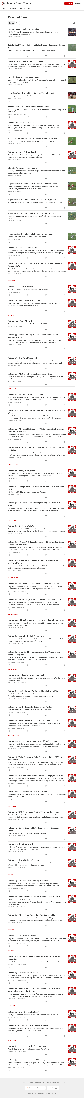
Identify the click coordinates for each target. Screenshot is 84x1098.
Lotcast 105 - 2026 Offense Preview (23, 152)
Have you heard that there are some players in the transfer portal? (33, 1014)
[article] (42, 34)
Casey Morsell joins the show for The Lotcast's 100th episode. (31, 324)
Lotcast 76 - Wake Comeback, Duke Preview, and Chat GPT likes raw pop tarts (35, 758)
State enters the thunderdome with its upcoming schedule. (30, 710)
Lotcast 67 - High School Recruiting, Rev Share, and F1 (31, 915)
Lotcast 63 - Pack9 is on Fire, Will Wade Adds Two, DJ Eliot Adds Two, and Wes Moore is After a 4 (35, 989)
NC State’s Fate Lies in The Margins (23, 29)
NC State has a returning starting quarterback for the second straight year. (35, 202)
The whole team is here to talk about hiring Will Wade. (28, 1049)
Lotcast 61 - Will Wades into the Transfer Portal (28, 1025)
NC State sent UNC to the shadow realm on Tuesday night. (29, 492)
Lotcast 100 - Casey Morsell (20, 321)
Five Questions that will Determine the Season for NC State (33, 138)
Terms (49, 1082)
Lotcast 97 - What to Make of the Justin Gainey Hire (30, 374)
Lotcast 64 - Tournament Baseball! (23, 972)
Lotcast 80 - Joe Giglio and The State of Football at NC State (33, 691)
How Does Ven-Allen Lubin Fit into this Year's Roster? (31, 93)
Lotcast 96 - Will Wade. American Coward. (26, 394)
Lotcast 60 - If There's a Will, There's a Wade (27, 1046)
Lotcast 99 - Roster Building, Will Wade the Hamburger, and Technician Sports (33, 335)
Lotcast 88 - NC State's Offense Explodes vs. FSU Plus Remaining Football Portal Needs (36, 543)
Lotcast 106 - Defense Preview (21, 122)
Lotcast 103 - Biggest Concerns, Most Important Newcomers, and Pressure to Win (36, 264)
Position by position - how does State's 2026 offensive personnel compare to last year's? (37, 110)
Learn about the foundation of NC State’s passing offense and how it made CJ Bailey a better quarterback (37, 81)
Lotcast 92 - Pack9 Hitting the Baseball (25, 470)
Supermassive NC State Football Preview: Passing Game (32, 199)
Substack (31, 1093)
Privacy (42, 1082)
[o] (72, 64)
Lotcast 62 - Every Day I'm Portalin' (23, 1012)
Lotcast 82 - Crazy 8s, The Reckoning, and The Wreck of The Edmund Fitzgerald (34, 653)
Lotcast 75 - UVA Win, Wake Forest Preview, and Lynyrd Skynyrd (35, 775)
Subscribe (68, 3)
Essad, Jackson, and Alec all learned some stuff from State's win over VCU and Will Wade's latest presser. (35, 624)
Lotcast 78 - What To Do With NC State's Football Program (33, 720)
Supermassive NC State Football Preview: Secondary (30, 234)
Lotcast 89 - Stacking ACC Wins (21, 526)
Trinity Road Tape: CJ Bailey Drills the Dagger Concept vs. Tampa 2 (36, 46)
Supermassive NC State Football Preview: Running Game (32, 183)
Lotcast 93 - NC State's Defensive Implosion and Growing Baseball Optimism (36, 448)
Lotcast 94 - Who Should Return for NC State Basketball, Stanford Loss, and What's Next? (36, 430)
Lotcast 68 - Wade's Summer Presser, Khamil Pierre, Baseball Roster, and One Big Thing (34, 897)
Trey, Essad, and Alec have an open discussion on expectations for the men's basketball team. (36, 679)
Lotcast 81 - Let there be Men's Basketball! (26, 675)
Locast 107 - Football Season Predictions (25, 61)
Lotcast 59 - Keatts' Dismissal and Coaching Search (30, 1060)
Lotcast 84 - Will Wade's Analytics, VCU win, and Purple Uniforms (36, 620)
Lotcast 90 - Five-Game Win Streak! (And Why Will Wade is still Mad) (35, 504)
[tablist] (14, 23)
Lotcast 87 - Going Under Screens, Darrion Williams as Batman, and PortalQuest (35, 561)
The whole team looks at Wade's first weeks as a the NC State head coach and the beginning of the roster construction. (35, 1029)
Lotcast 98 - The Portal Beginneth (22, 358)
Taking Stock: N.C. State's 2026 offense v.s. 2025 (28, 106)
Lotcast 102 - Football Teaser (20, 286)
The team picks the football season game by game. (27, 833)
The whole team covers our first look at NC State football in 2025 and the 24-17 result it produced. (37, 795)
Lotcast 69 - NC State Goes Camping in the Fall (28, 880)
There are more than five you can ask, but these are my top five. (32, 141)
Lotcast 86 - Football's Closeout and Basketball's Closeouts (33, 583)
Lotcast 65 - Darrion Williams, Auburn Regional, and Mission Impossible (34, 957)
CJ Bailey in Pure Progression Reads (23, 77)
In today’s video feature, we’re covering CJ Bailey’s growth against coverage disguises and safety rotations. (36, 172)
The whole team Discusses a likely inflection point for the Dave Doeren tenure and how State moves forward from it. (34, 724)
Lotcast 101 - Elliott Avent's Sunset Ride (24, 300)
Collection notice (58, 1082)
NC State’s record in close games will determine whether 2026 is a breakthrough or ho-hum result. (33, 33)
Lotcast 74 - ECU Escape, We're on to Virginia (27, 791)
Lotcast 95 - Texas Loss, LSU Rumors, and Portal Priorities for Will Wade (36, 411)
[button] (4, 8)
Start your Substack (36, 1088)
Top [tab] (17, 23)
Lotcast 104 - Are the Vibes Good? (22, 247)
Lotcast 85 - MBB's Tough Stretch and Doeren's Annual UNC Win (36, 599)
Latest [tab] (11, 23)
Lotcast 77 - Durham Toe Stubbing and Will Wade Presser (32, 741)
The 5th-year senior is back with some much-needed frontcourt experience (36, 96)
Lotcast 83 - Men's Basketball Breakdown (26, 636)
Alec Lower (18, 37)
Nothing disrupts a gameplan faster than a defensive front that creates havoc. (34, 217)
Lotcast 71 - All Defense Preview (21, 844)
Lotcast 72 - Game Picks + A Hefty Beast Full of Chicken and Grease (33, 829)
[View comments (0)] (28, 39)
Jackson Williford (20, 114)
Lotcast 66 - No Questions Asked (22, 935)
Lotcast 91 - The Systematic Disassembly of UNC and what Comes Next (36, 487)
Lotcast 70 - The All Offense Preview (23, 860)
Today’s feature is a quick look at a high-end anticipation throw (31, 50)
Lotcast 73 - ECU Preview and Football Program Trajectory (33, 812)
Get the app (52, 1088)
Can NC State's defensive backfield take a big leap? (27, 237)
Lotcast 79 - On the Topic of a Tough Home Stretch (30, 707)
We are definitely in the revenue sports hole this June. (28, 289)
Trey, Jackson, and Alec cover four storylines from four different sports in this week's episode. (37, 903)
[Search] (74, 23)
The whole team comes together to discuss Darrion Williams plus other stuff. (37, 962)
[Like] (9, 56)
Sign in (78, 3)
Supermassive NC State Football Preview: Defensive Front (33, 213)
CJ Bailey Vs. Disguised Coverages (22, 168)
